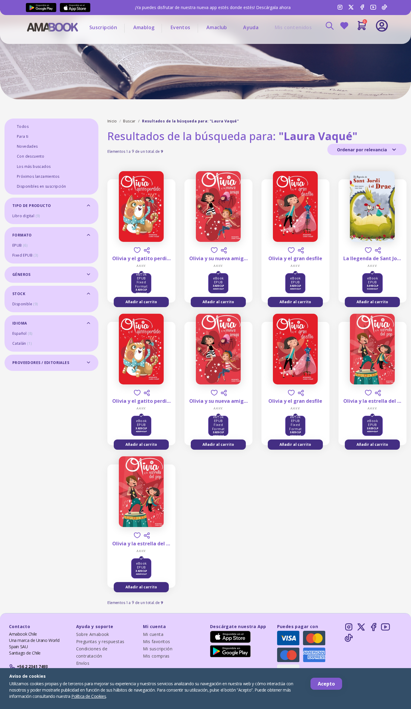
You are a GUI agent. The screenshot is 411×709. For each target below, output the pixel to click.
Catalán (22, 343)
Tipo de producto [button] (31, 205)
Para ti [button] (23, 136)
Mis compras (156, 656)
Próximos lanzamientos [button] (38, 176)
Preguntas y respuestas (100, 641)
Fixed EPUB (25, 255)
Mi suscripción (157, 649)
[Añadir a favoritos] (137, 250)
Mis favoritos (156, 641)
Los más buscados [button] (34, 166)
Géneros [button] (21, 274)
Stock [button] (18, 293)
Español (22, 333)
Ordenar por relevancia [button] (362, 150)
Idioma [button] (19, 323)
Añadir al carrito (141, 301)
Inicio (112, 121)
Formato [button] (22, 235)
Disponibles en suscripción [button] (41, 186)
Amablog (144, 27)
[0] (361, 28)
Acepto (326, 683)
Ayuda (250, 27)
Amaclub (216, 27)
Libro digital (26, 215)
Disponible (25, 304)
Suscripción (103, 27)
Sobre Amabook (92, 634)
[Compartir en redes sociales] (146, 250)
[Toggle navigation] (356, 42)
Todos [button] (23, 126)
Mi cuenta (153, 634)
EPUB (19, 245)
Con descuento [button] (30, 156)
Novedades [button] (27, 146)
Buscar (129, 121)
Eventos (180, 27)
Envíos (82, 663)
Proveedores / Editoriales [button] (40, 362)
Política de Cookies (88, 696)
